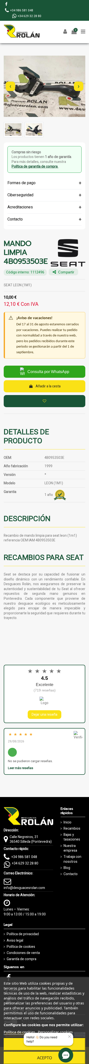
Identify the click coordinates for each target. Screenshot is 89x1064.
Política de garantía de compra (35, 166)
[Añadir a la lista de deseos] (44, 401)
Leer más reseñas (20, 768)
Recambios (72, 828)
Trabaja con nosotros (72, 859)
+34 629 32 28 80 (25, 863)
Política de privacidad (23, 934)
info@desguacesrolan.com (24, 887)
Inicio (67, 822)
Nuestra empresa (70, 848)
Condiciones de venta (23, 953)
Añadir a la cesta (48, 386)
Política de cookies (21, 946)
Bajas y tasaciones (72, 837)
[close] (69, 1037)
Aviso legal (15, 940)
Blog (67, 867)
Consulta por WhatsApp (48, 372)
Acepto (44, 1058)
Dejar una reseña (44, 714)
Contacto (71, 874)
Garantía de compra (21, 959)
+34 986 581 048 (24, 857)
